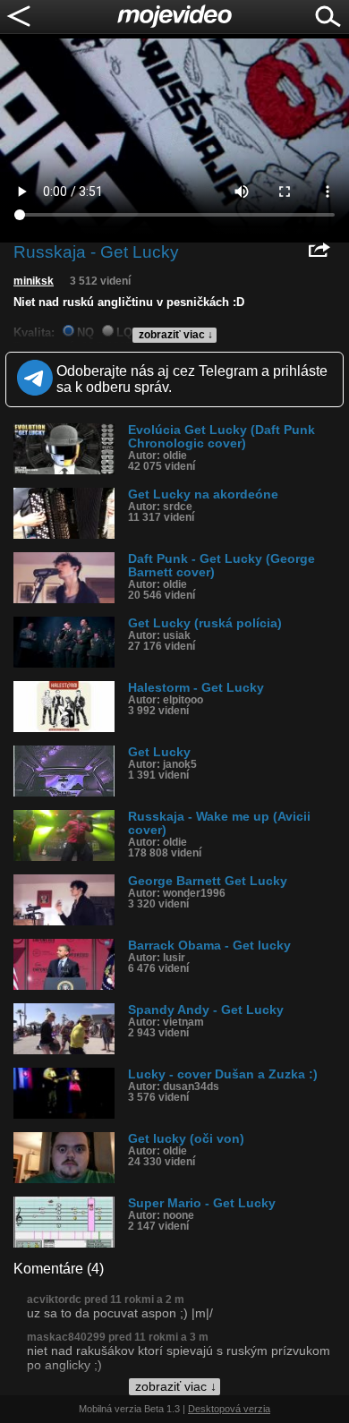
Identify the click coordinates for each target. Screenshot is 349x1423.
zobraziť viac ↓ (176, 334)
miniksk (33, 281)
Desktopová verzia (229, 1408)
